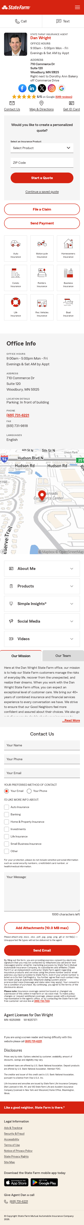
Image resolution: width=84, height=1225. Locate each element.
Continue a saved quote (42, 191)
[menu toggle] (77, 7)
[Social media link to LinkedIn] (32, 88)
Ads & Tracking (13, 1128)
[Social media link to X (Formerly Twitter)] (42, 88)
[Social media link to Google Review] (61, 88)
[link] (21, 7)
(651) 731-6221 (18, 415)
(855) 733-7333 (42, 1001)
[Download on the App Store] (16, 1182)
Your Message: (17, 877)
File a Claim (42, 209)
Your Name (14, 745)
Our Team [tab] (63, 656)
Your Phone (14, 759)
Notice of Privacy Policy (18, 1150)
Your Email (14, 773)
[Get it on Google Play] (44, 1182)
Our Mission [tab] (20, 656)
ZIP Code (19, 162)
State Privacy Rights (16, 1156)
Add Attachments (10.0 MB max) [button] (42, 928)
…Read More (71, 720)
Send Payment (42, 223)
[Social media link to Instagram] (52, 88)
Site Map (9, 1162)
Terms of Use (12, 1145)
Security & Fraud (14, 1133)
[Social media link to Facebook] (22, 88)
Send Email (42, 950)
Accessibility (11, 1139)
